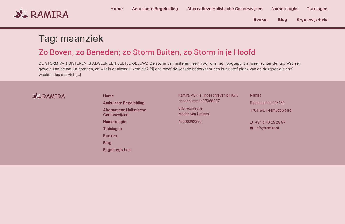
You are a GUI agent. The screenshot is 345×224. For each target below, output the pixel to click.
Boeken (261, 19)
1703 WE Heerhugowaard (270, 110)
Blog (282, 19)
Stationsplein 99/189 (267, 103)
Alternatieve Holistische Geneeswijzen (224, 9)
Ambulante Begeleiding (155, 9)
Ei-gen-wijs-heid (311, 19)
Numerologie (284, 9)
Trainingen (317, 9)
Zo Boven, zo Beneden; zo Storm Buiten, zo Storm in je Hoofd (147, 52)
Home (117, 9)
